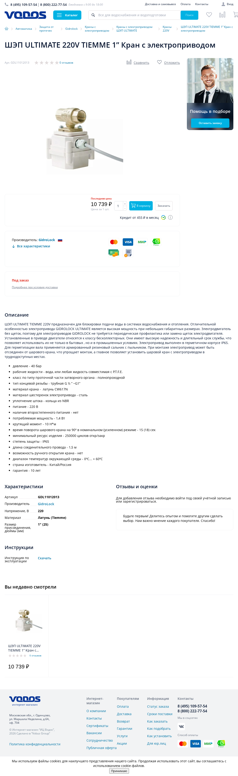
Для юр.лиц (156, 743)
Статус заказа (158, 706)
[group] (74, 138)
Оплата (186, 4)
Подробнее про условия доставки (35, 287)
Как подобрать (159, 728)
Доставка (124, 714)
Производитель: (25, 240)
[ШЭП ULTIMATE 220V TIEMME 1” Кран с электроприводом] (25, 620)
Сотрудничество (99, 740)
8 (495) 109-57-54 (23, 4)
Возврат (123, 721)
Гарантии (124, 728)
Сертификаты (97, 726)
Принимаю (119, 771)
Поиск (189, 15)
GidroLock (47, 240)
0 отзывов (66, 63)
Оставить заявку (210, 123)
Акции (122, 743)
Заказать (164, 206)
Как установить (159, 736)
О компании (96, 711)
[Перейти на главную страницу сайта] (25, 17)
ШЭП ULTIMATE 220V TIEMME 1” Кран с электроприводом (24, 648)
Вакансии (94, 733)
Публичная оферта (101, 748)
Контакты (201, 4)
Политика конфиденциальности (34, 744)
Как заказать (157, 721)
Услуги (122, 736)
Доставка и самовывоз (160, 4)
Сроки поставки (159, 714)
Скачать (44, 558)
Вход (230, 4)
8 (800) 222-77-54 (53, 4)
